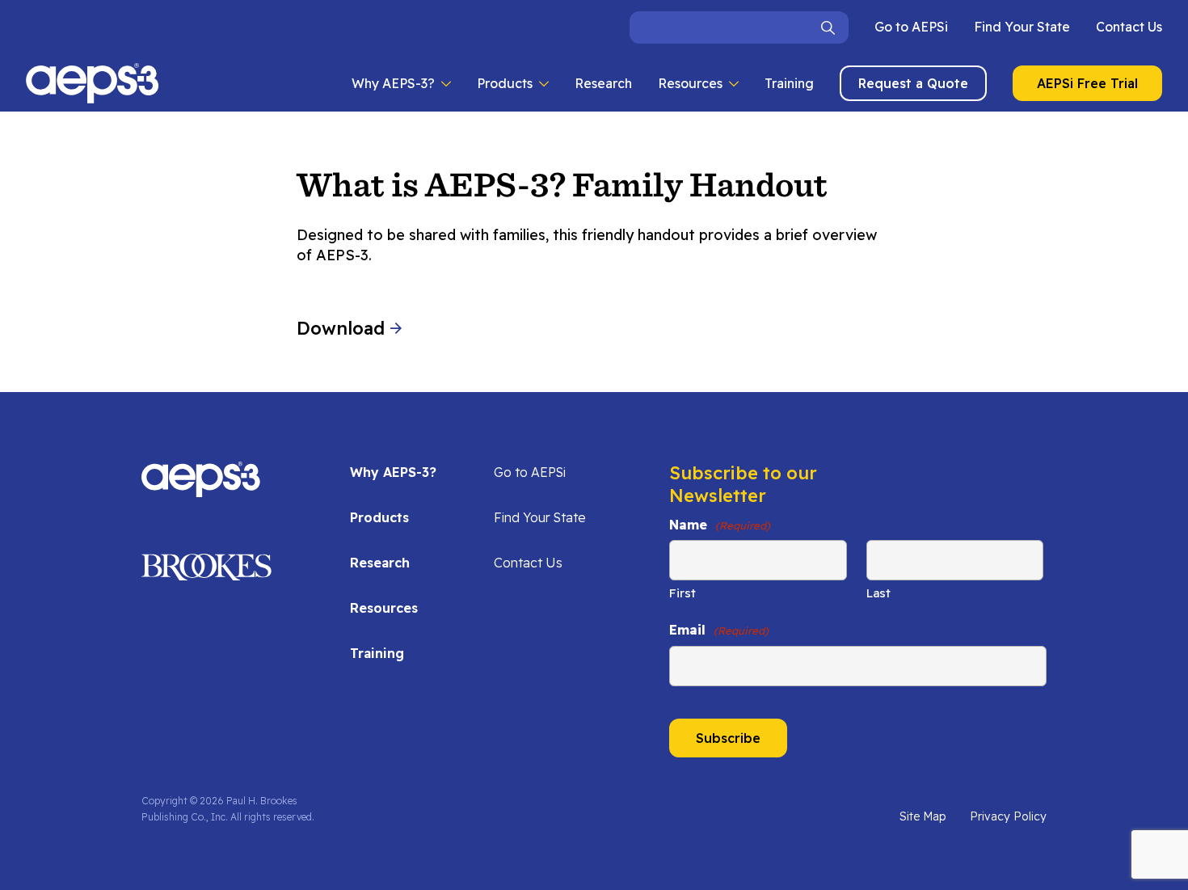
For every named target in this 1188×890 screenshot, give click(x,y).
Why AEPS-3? (393, 83)
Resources (690, 83)
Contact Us (1129, 27)
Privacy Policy (1008, 816)
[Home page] (200, 489)
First (682, 593)
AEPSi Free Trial (1087, 83)
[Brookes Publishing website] (206, 572)
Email (719, 630)
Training (789, 83)
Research (603, 83)
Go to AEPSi (911, 27)
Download (343, 328)
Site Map (922, 816)
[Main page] (92, 83)
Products (505, 83)
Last (878, 593)
